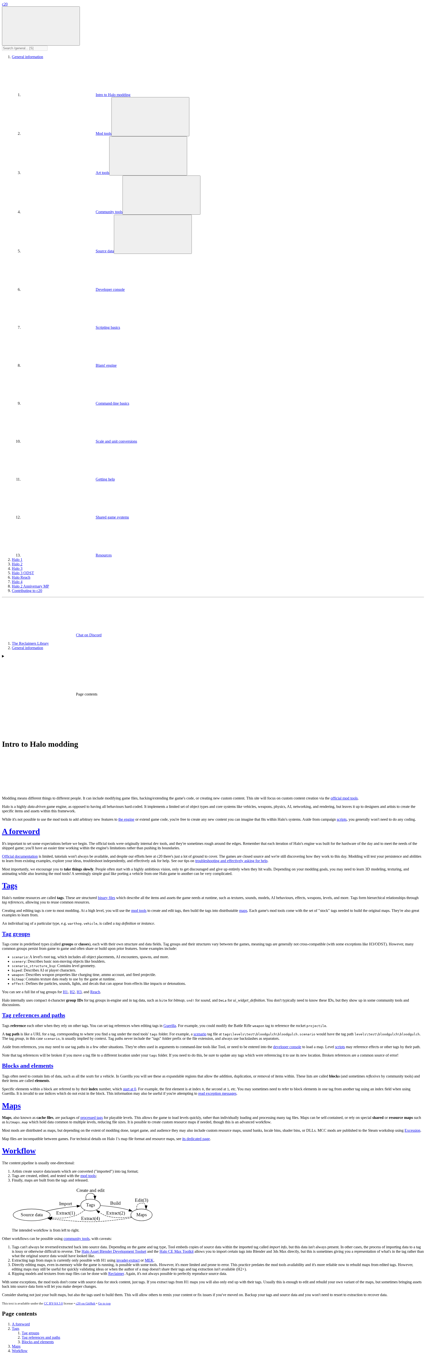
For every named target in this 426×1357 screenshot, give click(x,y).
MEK (149, 1260)
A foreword (21, 831)
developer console (287, 1047)
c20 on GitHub (85, 1303)
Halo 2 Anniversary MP (30, 586)
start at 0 (129, 1089)
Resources (104, 555)
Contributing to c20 (27, 591)
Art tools (102, 173)
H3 (79, 992)
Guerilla (169, 1026)
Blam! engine (106, 365)
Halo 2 (17, 564)
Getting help (105, 479)
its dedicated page (196, 1139)
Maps (11, 1105)
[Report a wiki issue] (113, 790)
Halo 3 (17, 568)
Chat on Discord (89, 635)
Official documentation (20, 856)
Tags (9, 885)
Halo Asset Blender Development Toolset (114, 1251)
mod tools (138, 910)
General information (27, 57)
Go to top (104, 1303)
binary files (106, 898)
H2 (72, 992)
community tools (76, 1238)
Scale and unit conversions (116, 441)
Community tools (109, 212)
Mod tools (103, 133)
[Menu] (41, 26)
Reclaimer (116, 1273)
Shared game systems (112, 517)
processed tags (91, 1117)
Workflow (19, 1150)
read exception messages (217, 1093)
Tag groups (16, 934)
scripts (342, 819)
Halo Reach (21, 577)
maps (243, 910)
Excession (412, 1130)
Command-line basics (112, 403)
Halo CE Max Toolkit (177, 1251)
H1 (65, 992)
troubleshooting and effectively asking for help (231, 861)
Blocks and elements (27, 1065)
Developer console (110, 289)
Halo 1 (17, 559)
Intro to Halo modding (113, 95)
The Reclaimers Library (30, 643)
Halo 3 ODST (23, 573)
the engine (126, 819)
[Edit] (39, 790)
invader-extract (128, 1260)
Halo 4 (17, 582)
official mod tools (344, 798)
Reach (95, 992)
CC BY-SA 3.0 (53, 1303)
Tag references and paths (33, 1015)
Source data (105, 251)
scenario (200, 1034)
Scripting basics (108, 327)
